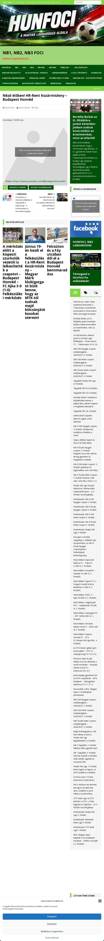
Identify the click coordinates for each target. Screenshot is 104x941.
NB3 (32, 67)
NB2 (24, 67)
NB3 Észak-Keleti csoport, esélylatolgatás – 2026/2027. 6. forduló (84, 373)
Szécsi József (24, 107)
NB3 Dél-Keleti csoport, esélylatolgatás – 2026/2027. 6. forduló (83, 362)
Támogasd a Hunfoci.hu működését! (81, 277)
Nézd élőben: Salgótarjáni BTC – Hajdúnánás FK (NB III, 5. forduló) (85, 605)
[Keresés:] (87, 2)
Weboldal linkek (37, 78)
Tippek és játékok (10, 83)
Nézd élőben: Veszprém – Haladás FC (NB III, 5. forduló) (84, 573)
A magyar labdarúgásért (13, 78)
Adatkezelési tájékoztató (34, 83)
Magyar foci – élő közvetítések (87, 78)
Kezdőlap (6, 67)
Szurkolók (96, 73)
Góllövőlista (80, 67)
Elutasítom (52, 924)
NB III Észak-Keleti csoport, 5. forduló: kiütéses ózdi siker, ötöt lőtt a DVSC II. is (85, 478)
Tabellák (64, 67)
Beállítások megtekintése (52, 931)
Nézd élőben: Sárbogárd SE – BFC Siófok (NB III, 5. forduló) (85, 616)
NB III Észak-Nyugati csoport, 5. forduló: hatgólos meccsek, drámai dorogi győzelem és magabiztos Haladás (85, 453)
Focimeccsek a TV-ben (59, 78)
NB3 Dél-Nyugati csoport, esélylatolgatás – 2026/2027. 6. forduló (84, 352)
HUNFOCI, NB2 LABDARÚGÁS (83, 243)
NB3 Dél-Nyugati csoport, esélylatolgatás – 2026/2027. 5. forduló (84, 702)
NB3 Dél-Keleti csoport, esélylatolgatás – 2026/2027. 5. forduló (83, 713)
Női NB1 (41, 67)
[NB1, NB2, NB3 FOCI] (52, 44)
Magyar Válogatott (11, 73)
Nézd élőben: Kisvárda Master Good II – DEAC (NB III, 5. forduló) (85, 626)
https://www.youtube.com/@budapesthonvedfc (39, 181)
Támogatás (70, 83)
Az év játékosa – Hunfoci (36, 73)
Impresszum (55, 83)
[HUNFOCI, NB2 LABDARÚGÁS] (85, 229)
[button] (100, 901)
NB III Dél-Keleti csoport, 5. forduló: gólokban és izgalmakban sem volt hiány (85, 467)
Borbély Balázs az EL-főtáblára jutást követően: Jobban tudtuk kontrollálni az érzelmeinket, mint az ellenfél (85, 127)
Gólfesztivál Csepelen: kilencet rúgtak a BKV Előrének (82, 418)
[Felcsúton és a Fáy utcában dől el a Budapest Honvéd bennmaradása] (57, 235)
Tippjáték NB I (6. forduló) (84, 411)
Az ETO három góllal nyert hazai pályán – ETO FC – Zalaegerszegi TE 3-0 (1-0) (84, 651)
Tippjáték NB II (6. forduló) (85, 393)
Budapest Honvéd (18, 187)
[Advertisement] (85, 868)
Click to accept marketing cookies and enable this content (35, 151)
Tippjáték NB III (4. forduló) (85, 388)
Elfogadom (52, 916)
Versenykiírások (59, 73)
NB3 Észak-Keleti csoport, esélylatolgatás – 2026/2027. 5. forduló (84, 724)
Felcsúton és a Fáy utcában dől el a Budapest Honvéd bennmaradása (57, 260)
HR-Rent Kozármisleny (41, 187)
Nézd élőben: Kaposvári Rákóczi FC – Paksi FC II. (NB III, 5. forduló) (83, 563)
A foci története (79, 73)
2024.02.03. (10, 107)
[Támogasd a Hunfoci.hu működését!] (85, 261)
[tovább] (76, 179)
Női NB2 (52, 67)
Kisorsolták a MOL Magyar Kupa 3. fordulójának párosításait (85, 692)
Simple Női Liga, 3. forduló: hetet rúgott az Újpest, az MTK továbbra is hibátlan (85, 769)
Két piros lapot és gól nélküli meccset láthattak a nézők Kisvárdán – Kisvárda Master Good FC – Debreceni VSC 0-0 (85, 664)
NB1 (16, 67)
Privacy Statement (52, 937)
